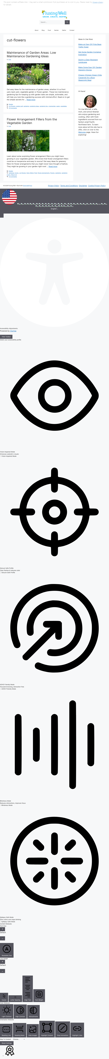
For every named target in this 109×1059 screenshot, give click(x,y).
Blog (43, 30)
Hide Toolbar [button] (6, 337)
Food (49, 30)
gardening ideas (34, 106)
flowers (52, 173)
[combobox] (54, 201)
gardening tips (44, 106)
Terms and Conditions (69, 186)
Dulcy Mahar (30, 173)
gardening (26, 106)
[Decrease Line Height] (2, 971)
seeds (58, 106)
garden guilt (19, 106)
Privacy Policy (98, 2)
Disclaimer (83, 186)
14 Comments (13, 176)
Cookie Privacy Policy (97, 186)
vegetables (63, 106)
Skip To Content (5, 1039)
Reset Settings (7, 1043)
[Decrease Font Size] (2, 938)
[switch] (8, 456)
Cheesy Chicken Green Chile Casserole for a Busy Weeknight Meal (90, 77)
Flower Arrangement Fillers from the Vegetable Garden (32, 121)
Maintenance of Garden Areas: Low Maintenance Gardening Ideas (31, 54)
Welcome (82, 132)
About (36, 30)
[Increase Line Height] (2, 962)
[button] (2, 216)
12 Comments (13, 108)
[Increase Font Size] (2, 929)
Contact (72, 30)
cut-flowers (12, 106)
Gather (64, 30)
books (17, 173)
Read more (31, 100)
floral (35, 173)
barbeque (11, 173)
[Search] (67, 22)
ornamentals (52, 106)
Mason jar (14, 174)
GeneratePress (27, 185)
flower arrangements (44, 173)
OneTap (13, 331)
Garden (56, 30)
